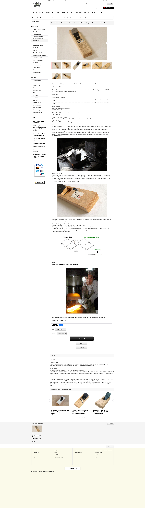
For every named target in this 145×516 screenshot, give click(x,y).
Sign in (90, 8)
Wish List (81, 347)
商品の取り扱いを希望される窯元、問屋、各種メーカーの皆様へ (39, 156)
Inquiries (97, 454)
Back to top (110, 446)
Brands (55, 452)
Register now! (98, 8)
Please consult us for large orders (38, 150)
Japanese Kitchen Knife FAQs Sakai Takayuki (39, 134)
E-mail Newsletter (78, 452)
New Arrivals (56, 454)
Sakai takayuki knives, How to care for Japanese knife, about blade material (39, 128)
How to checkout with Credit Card (38, 122)
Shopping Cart (36, 454)
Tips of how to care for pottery (39, 139)
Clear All (111, 423)
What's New (77, 450)
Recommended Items (58, 457)
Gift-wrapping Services (39, 146)
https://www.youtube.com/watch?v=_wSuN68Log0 (65, 264)
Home (35, 450)
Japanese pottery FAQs (39, 143)
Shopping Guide (98, 452)
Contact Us (81, 343)
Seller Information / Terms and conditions (103, 450)
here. (93, 365)
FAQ (34, 117)
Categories (56, 450)
